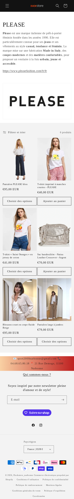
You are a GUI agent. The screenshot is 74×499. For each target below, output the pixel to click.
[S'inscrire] (63, 399)
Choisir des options (19, 201)
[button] (7, 6)
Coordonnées (39, 496)
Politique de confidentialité (55, 479)
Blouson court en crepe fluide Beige (19, 326)
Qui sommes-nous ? (37, 374)
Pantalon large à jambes (50, 324)
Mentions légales (54, 485)
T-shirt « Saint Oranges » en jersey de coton (18, 256)
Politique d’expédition (54, 491)
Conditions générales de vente (26, 491)
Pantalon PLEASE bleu (15, 184)
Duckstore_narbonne (23, 475)
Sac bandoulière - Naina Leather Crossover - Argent (51, 256)
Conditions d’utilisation (28, 479)
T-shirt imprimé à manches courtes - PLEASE (51, 186)
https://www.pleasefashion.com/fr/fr (25, 70)
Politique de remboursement (29, 485)
